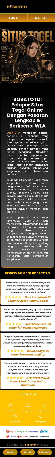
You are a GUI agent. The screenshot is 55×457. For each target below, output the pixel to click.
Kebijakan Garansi (44, 411)
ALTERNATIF (44, 452)
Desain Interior (10, 411)
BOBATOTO (31, 445)
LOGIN (13, 18)
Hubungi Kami (40, 422)
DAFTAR (41, 18)
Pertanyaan (15, 422)
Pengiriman (27, 411)
